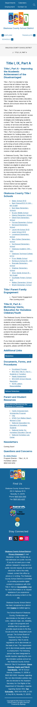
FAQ (13, 416)
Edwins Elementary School (22, 215)
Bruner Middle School (20, 213)
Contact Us (22, 7)
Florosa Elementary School (22, 222)
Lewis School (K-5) (19, 232)
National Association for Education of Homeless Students (20, 425)
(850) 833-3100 (20, 497)
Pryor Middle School (19, 258)
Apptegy (23, 704)
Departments (10, 3)
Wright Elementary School (21, 285)
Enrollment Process (19, 369)
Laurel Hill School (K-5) (20, 230)
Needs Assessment (19, 376)
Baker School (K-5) (19, 201)
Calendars (22, 3)
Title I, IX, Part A (21, 52)
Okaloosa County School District (18, 48)
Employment (10, 7)
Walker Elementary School (22, 282)
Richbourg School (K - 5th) (22, 261)
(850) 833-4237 (19, 499)
